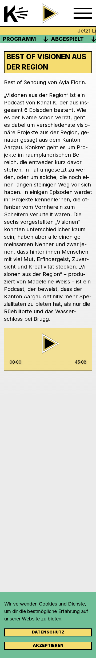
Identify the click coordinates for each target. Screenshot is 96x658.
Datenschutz (48, 632)
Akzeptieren (48, 645)
